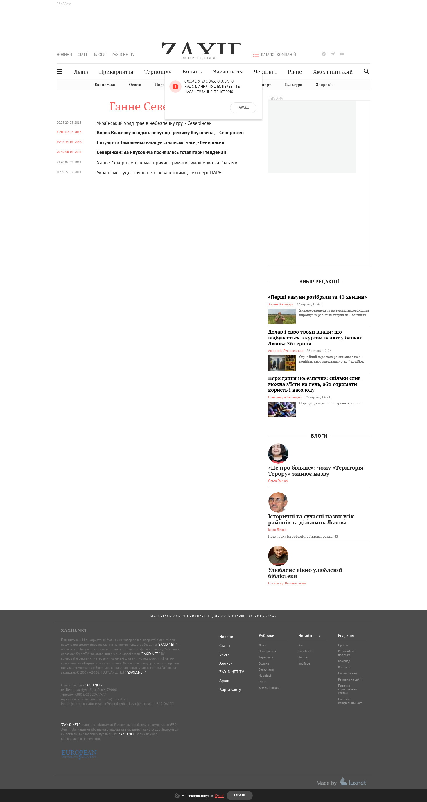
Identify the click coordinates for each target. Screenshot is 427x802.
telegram (333, 54)
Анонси (226, 663)
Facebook (305, 651)
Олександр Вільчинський (287, 583)
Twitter (303, 657)
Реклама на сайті (349, 679)
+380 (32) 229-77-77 (90, 694)
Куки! (219, 795)
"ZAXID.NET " (166, 644)
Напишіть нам (347, 673)
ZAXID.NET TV (123, 54)
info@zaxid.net (116, 699)
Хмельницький (333, 72)
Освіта (135, 84)
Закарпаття (228, 72)
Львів (81, 72)
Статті (83, 54)
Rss (301, 645)
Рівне (295, 72)
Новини (64, 54)
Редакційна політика (346, 653)
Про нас (343, 645)
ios (360, 54)
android (351, 54)
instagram (324, 54)
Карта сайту (230, 689)
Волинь (192, 72)
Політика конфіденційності (350, 701)
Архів (224, 680)
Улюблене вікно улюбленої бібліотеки (305, 573)
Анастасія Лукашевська (285, 350)
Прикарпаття (116, 72)
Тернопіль (157, 72)
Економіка (105, 84)
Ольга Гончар (278, 481)
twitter (315, 54)
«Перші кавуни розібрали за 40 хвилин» (317, 297)
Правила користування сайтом (347, 689)
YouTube (304, 663)
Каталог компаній (278, 54)
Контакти (344, 667)
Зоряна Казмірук (280, 304)
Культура (293, 84)
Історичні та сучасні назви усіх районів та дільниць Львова (311, 520)
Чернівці (265, 72)
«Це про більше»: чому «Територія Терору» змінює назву (315, 471)
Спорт (265, 84)
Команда (344, 661)
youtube (342, 54)
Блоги (99, 54)
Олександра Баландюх (285, 397)
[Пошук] (365, 71)
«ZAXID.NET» (93, 685)
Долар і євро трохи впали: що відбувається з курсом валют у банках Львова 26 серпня (315, 338)
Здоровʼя (324, 84)
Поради (162, 84)
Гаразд (243, 107)
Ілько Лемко (277, 529)
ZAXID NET (200, 48)
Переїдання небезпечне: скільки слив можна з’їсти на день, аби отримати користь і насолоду (314, 384)
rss (368, 54)
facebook (306, 54)
